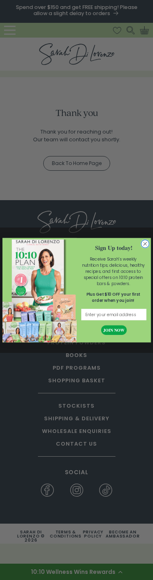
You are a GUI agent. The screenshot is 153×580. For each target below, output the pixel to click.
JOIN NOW (113, 330)
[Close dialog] (145, 244)
